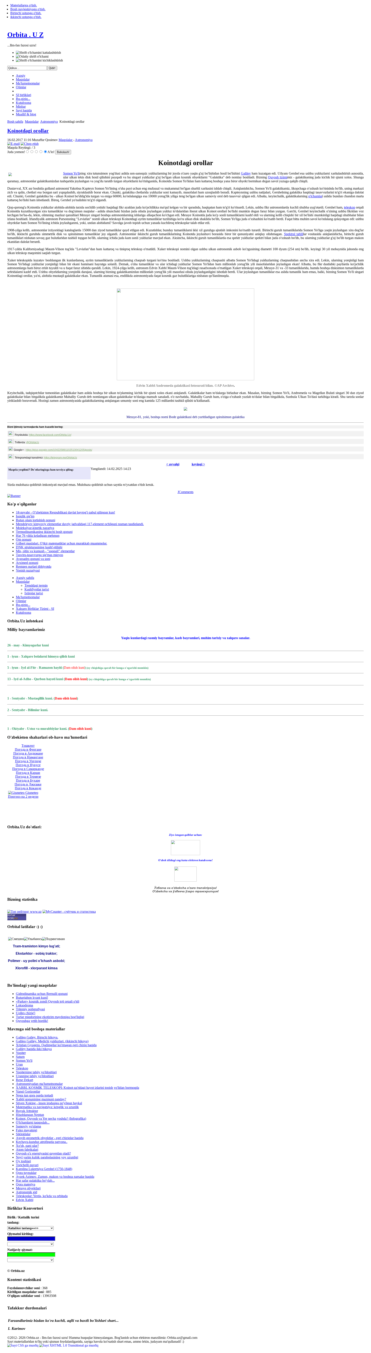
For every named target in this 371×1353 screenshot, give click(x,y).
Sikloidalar (23, 1134)
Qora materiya (25, 1184)
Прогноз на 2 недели (23, 796)
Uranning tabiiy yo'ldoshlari (35, 1076)
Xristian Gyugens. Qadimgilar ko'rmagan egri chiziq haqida (56, 1045)
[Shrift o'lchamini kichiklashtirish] (39, 60)
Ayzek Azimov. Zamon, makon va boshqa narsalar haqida (55, 1176)
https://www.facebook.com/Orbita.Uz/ (50, 434)
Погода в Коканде (28, 788)
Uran (19, 1064)
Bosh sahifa (15, 121)
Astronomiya (49, 121)
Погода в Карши (28, 773)
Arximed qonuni (27, 563)
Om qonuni (23, 539)
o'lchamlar (315, 196)
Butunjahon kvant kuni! (32, 997)
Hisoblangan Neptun (30, 1115)
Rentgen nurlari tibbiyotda (33, 566)
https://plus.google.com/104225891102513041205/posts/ (59, 449)
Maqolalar (23, 79)
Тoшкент (28, 745)
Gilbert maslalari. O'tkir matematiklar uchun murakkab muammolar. (61, 543)
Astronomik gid (26, 1192)
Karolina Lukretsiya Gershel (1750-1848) (44, 1169)
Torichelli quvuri (27, 1165)
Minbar (21, 106)
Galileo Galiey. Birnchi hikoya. (37, 1037)
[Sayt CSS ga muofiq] (23, 1345)
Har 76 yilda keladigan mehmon (37, 535)
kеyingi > (198, 464)
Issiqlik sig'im (25, 516)
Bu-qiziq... (23, 99)
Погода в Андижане (28, 753)
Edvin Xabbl (24, 1200)
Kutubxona (23, 102)
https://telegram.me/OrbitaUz (60, 457)
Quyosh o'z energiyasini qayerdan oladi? (43, 1153)
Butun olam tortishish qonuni (35, 520)
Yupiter (21, 1053)
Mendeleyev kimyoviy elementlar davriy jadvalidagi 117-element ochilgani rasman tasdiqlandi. (80, 524)
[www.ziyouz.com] (185, 847)
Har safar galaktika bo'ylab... (35, 1180)
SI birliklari (23, 95)
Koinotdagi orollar (28, 130)
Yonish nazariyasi (28, 570)
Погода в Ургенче (28, 761)
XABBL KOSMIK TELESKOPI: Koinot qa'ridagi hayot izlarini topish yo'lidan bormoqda (77, 1087)
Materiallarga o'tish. (23, 5)
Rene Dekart (24, 1080)
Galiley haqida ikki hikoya (34, 1049)
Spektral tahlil (293, 234)
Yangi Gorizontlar (28, 1091)
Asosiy (20, 75)
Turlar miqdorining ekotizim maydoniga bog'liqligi (50, 1017)
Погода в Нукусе (28, 765)
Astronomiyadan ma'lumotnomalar (39, 1084)
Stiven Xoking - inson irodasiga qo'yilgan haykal (49, 1103)
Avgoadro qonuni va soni (33, 559)
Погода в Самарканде (28, 769)
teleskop (349, 207)
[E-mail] (13, 144)
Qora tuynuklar (26, 1173)
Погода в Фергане (28, 749)
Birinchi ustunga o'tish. (25, 13)
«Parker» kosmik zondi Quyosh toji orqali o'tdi (47, 1001)
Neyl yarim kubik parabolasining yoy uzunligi (47, 1157)
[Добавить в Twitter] (12, 474)
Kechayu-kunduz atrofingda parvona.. (41, 1142)
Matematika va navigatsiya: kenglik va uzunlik (47, 1107)
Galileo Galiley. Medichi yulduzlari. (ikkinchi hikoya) (52, 1041)
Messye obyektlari (28, 1188)
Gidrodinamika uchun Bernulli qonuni (42, 994)
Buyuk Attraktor (27, 1111)
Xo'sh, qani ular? (27, 1145)
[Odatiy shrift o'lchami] (32, 56)
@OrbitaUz (32, 442)
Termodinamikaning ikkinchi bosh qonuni (44, 532)
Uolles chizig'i (25, 1013)
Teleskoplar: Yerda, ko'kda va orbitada (42, 1196)
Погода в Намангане (28, 757)
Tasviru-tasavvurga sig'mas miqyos (39, 555)
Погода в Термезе (28, 776)
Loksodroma (24, 1005)
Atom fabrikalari (27, 1149)
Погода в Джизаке (28, 784)
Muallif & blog (26, 114)
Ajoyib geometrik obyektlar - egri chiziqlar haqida (50, 1138)
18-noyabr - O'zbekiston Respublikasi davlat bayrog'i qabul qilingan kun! (65, 512)
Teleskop (22, 1068)
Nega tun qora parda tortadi (34, 1095)
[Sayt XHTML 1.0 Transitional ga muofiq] (68, 1345)
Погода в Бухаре (28, 780)
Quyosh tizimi (277, 177)
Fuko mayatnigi (26, 1130)
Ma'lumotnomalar (28, 83)
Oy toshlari (23, 1161)
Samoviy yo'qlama (28, 1126)
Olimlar (21, 87)
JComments (185, 492)
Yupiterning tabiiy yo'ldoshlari (36, 1072)
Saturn (20, 1056)
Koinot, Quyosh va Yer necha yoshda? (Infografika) (51, 1118)
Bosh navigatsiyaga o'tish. (28, 9)
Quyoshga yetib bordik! (32, 1021)
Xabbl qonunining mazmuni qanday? (41, 1099)
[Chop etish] (30, 144)
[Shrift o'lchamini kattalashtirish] (38, 53)
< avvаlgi (172, 464)
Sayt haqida (24, 110)
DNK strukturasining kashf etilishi (39, 547)
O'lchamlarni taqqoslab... (33, 1122)
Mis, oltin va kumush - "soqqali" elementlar (45, 551)
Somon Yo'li (71, 173)
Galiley (246, 173)
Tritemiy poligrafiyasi (30, 1009)
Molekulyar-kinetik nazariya (35, 528)
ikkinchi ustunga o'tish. (25, 17)
